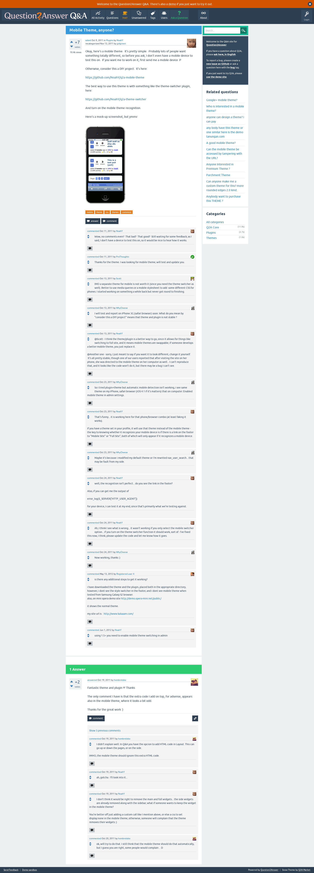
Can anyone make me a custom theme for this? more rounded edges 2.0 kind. (225, 186)
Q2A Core (212, 227)
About (203, 17)
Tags (152, 17)
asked (88, 40)
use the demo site (216, 77)
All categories (215, 222)
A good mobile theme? (221, 142)
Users (164, 17)
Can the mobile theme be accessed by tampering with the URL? (224, 154)
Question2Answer (216, 45)
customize (126, 212)
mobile (90, 212)
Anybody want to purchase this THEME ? (223, 198)
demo (172, 4)
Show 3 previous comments (104, 730)
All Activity (98, 17)
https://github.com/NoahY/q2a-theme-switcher (115, 99)
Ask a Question (179, 17)
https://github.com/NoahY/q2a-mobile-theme (114, 77)
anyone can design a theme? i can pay (225, 119)
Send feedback (11, 870)
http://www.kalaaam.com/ (118, 613)
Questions (112, 17)
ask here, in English (225, 54)
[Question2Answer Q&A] (46, 15)
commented (93, 231)
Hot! (125, 17)
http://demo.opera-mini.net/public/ (141, 598)
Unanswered (139, 17)
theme (99, 212)
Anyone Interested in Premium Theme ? (220, 166)
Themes (211, 237)
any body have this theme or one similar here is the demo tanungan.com (224, 132)
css (107, 212)
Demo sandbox (29, 870)
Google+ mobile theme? (221, 100)
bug (232, 67)
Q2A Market (304, 870)
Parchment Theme (218, 175)
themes (115, 212)
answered (92, 680)
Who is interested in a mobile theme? (225, 108)
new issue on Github (217, 63)
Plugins (109, 40)
